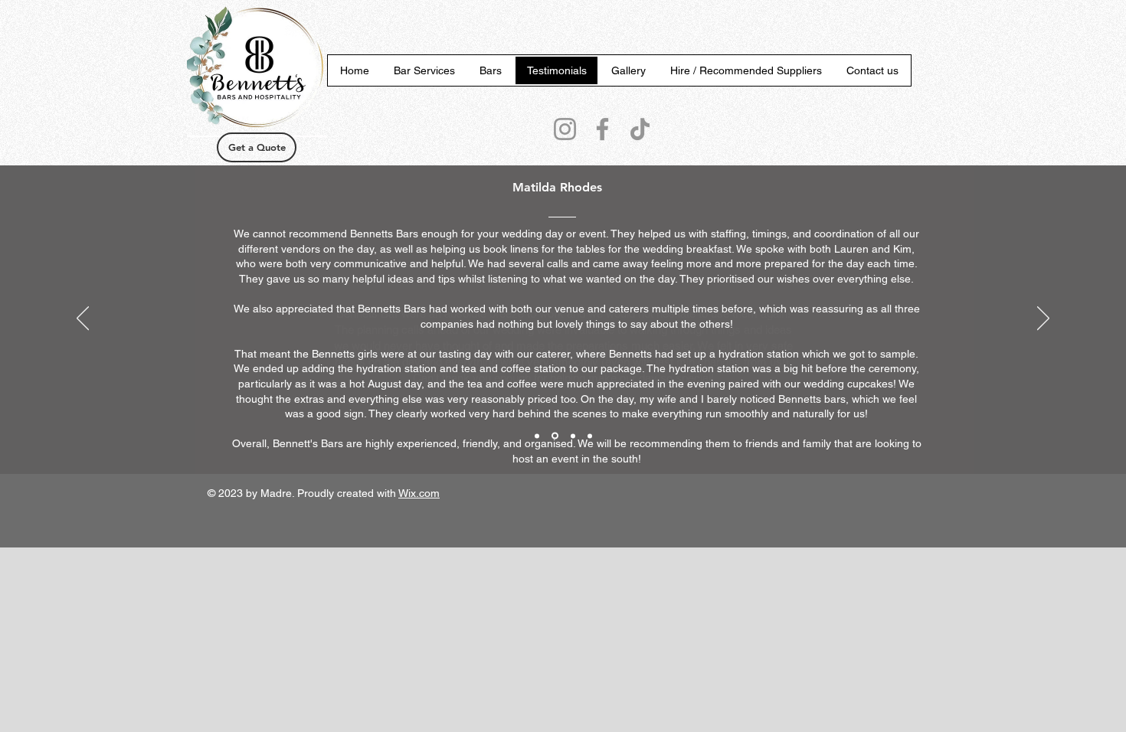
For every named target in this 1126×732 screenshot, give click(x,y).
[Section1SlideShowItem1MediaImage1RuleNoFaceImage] (537, 435)
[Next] (1043, 319)
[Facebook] (602, 129)
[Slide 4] (590, 435)
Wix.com (419, 493)
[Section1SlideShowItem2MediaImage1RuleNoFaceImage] (555, 436)
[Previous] (83, 319)
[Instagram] (565, 129)
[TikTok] (640, 129)
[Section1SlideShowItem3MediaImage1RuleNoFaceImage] (573, 435)
